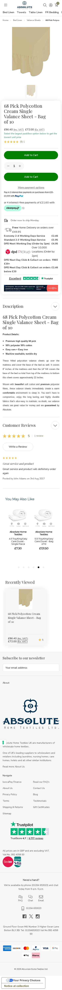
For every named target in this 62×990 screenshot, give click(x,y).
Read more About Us (14, 766)
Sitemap (7, 813)
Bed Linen (8, 12)
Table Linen (35, 12)
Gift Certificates (41, 807)
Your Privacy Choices (26, 980)
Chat (30, 900)
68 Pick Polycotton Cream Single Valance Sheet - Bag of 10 (24, 617)
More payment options (31, 187)
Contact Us (39, 788)
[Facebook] (25, 916)
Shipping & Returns (13, 807)
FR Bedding (52, 12)
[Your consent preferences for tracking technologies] (3, 742)
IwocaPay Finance (12, 782)
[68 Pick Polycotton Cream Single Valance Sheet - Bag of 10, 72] (25, 599)
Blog (35, 794)
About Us (8, 788)
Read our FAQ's (41, 782)
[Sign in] (51, 5)
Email (41, 900)
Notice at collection (16, 986)
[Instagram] (38, 916)
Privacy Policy (10, 794)
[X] (32, 916)
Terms (6, 800)
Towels (21, 12)
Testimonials (39, 800)
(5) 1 (22, 141)
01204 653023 (40, 885)
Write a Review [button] (18, 447)
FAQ (20, 900)
